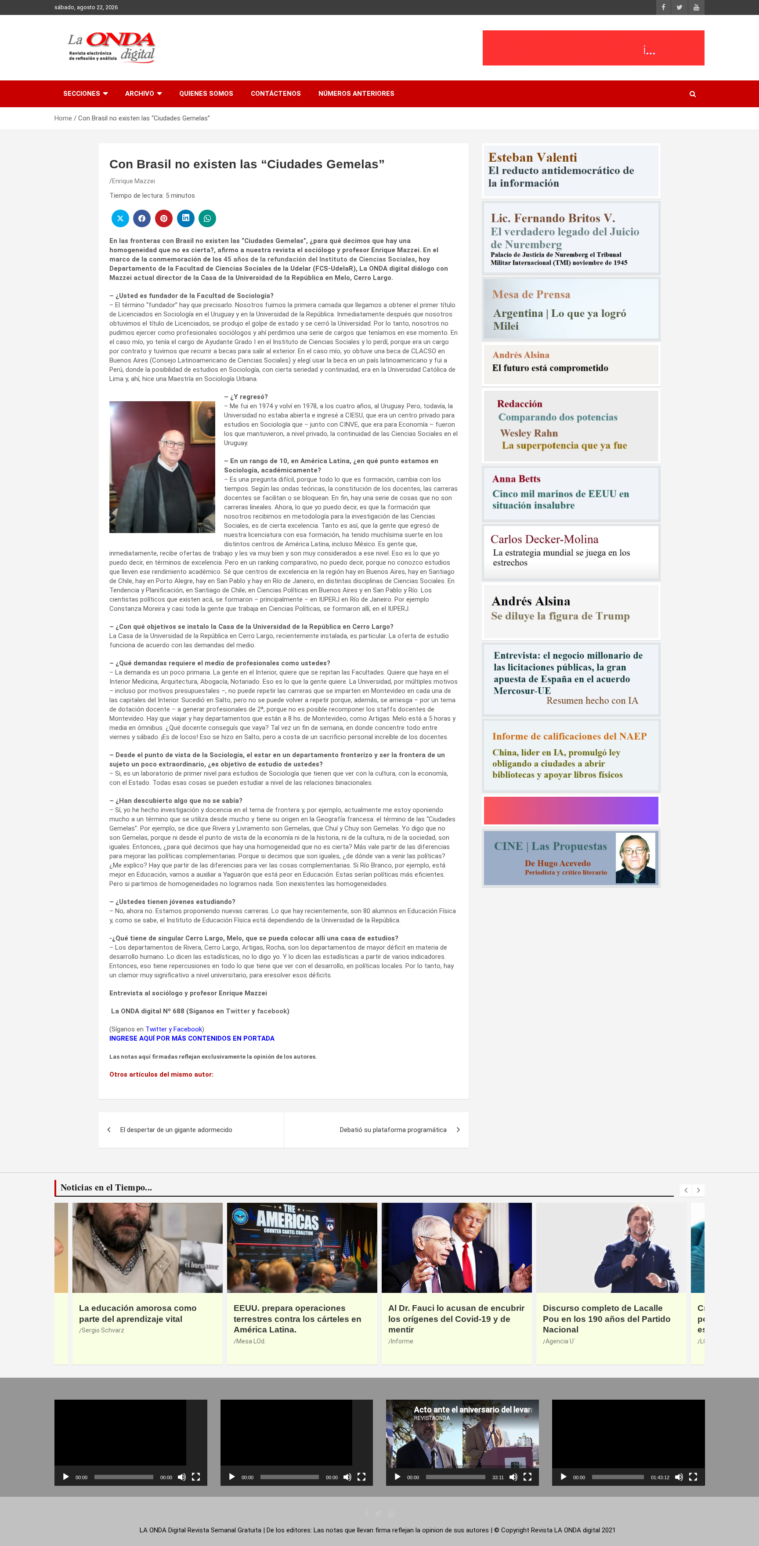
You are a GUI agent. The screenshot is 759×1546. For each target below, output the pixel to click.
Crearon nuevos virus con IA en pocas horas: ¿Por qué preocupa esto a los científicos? (609, 1318)
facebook (272, 1011)
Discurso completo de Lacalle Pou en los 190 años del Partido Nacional (452, 1318)
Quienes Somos (206, 94)
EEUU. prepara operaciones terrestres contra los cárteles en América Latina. (143, 1318)
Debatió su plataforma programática (393, 1130)
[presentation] (685, 1190)
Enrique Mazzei (133, 181)
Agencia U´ (406, 1341)
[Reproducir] (65, 1477)
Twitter (238, 1011)
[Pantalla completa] (196, 1477)
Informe (247, 1341)
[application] (130, 1442)
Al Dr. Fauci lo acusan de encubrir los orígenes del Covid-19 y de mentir (302, 1318)
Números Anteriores (356, 94)
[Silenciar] (181, 1477)
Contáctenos (276, 94)
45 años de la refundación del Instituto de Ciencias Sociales (319, 259)
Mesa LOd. (96, 1341)
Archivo (139, 94)
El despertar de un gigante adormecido (176, 1130)
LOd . (552, 1341)
